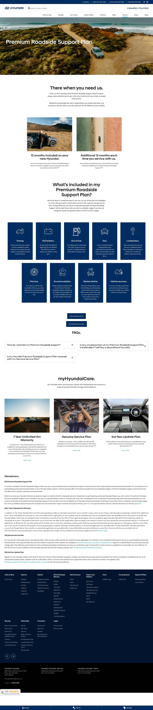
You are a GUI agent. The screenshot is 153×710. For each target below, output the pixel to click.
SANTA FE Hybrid (43, 588)
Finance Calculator (11, 642)
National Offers (140, 579)
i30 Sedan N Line (92, 590)
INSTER (23, 579)
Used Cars (8, 631)
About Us (40, 628)
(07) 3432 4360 (13, 673)
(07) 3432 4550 (86, 673)
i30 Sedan (89, 584)
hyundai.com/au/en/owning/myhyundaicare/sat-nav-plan (26, 562)
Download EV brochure (76, 324)
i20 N (72, 579)
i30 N (72, 582)
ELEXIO (23, 585)
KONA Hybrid (41, 582)
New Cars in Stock (11, 625)
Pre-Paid (24, 628)
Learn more (27, 460)
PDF (88, 503)
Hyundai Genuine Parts (27, 646)
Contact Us (41, 625)
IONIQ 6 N (122, 579)
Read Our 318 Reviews (11, 693)
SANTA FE (57, 590)
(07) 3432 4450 (49, 673)
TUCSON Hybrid (42, 585)
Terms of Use (58, 625)
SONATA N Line (91, 593)
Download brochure (76, 316)
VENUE (56, 581)
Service (125, 15)
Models (61, 15)
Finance (103, 15)
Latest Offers (88, 15)
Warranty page (101, 531)
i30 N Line (89, 581)
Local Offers (139, 582)
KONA (56, 584)
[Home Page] (14, 8)
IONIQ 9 (24, 591)
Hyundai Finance (10, 645)
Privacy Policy (58, 628)
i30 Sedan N (74, 585)
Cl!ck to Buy (47, 15)
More (146, 15)
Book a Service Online (26, 635)
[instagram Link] (147, 2)
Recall (23, 625)
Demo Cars (8, 628)
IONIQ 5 (23, 588)
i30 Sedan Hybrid (43, 579)
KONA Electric (25, 582)
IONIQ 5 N (24, 594)
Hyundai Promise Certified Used (10, 635)
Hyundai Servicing (27, 639)
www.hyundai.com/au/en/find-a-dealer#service (95, 542)
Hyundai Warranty (27, 642)
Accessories (25, 650)
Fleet (114, 15)
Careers (40, 631)
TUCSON (57, 587)
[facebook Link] (144, 2)
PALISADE (40, 591)
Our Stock (73, 15)
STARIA (56, 613)
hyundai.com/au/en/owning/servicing (87, 547)
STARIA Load (107, 579)
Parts (136, 15)
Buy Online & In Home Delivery (42, 635)
